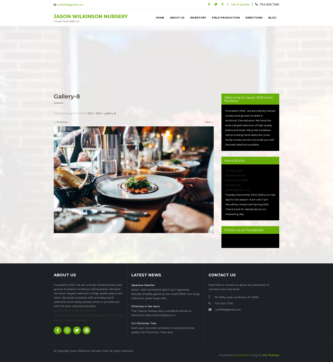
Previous (61, 121)
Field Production (226, 17)
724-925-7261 (233, 185)
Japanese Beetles (143, 285)
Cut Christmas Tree (143, 323)
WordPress (242, 355)
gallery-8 (110, 113)
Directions (254, 17)
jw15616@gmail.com (71, 4)
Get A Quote (240, 4)
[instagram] (222, 4)
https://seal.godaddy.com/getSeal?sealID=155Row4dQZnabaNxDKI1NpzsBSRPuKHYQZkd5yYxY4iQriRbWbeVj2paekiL (88, 315)
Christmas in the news (145, 306)
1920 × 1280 (94, 113)
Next (209, 121)
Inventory (198, 17)
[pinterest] (86, 330)
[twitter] (215, 4)
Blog (272, 17)
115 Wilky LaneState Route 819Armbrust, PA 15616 (236, 175)
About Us (177, 17)
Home (160, 17)
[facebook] (209, 4)
